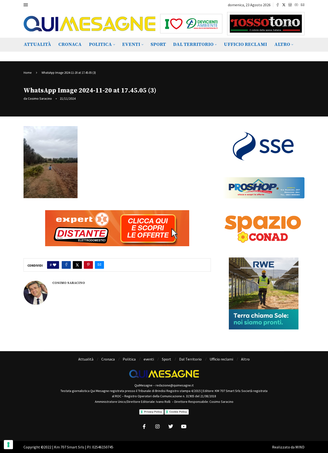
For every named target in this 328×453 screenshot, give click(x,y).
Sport (158, 45)
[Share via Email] (99, 265)
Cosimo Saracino (40, 98)
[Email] (302, 5)
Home (27, 73)
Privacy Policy (153, 411)
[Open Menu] (26, 5)
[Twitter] (284, 5)
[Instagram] (290, 5)
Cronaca (70, 45)
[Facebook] (277, 5)
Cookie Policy (178, 411)
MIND (299, 447)
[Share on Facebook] (66, 265)
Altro (282, 45)
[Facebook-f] (144, 426)
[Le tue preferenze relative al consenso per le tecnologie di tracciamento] (8, 444)
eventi (131, 45)
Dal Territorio (193, 45)
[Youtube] (296, 5)
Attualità (37, 45)
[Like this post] (54, 265)
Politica (100, 45)
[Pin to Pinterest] (88, 265)
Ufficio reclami (245, 45)
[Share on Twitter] (77, 265)
